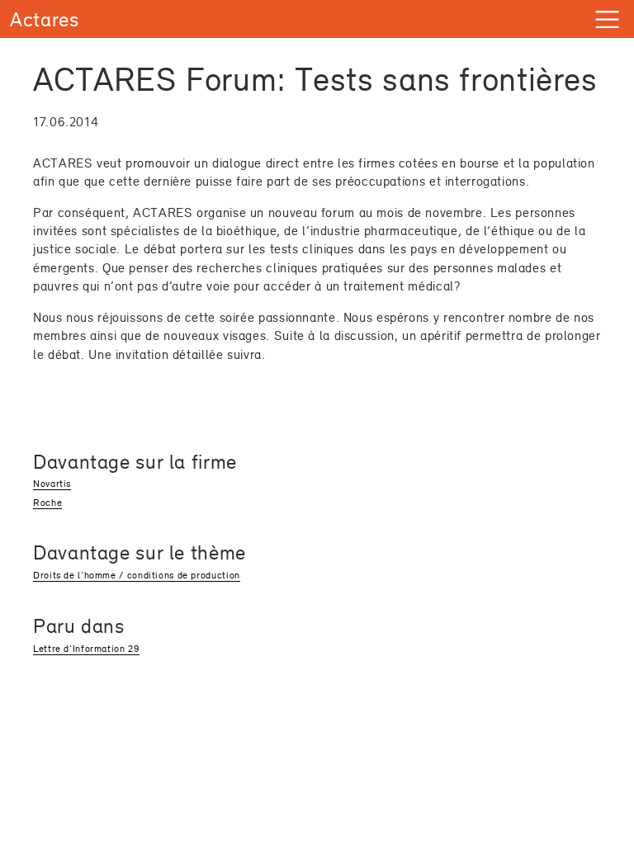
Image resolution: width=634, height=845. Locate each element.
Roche (47, 502)
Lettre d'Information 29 (86, 648)
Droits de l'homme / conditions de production (136, 575)
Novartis (52, 483)
